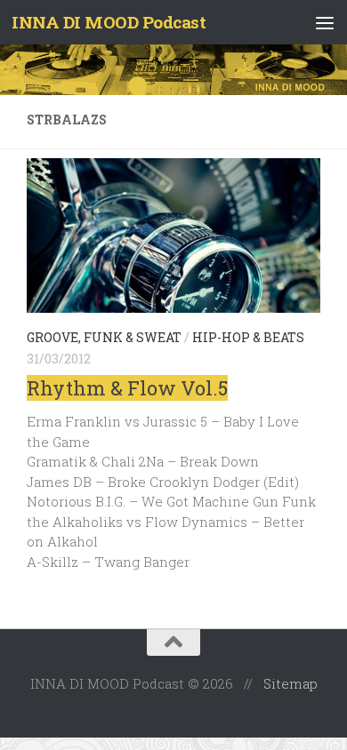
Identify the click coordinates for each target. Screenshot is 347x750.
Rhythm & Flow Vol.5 (127, 388)
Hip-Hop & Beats (248, 337)
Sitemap (290, 683)
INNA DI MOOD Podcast (109, 22)
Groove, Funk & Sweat (104, 337)
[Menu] (325, 22)
